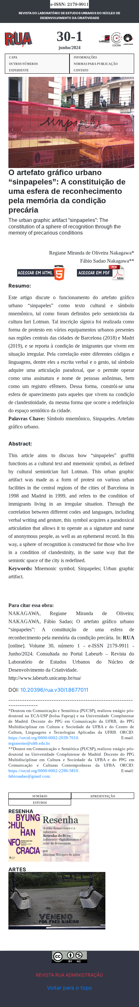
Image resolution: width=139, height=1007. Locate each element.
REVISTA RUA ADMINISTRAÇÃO (69, 975)
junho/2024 (69, 47)
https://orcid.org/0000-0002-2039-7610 (43, 737)
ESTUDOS (40, 802)
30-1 (70, 36)
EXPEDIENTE (19, 70)
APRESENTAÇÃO (102, 796)
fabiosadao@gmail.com (29, 776)
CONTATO (81, 70)
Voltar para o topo (69, 987)
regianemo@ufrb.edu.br (28, 743)
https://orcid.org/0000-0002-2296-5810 (43, 770)
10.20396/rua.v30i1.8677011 (54, 690)
